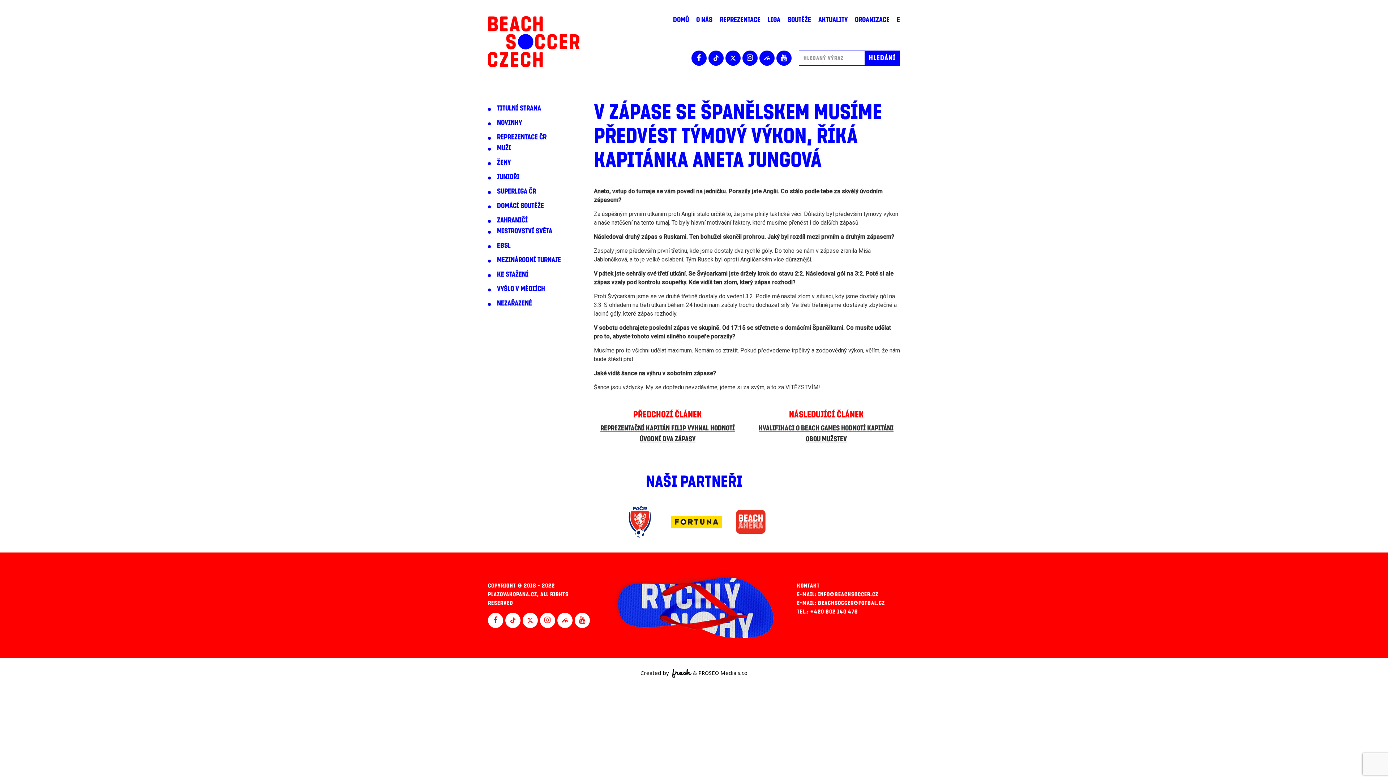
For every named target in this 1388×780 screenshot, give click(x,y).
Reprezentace (740, 19)
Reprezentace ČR (522, 137)
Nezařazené (514, 303)
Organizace (872, 19)
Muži (504, 148)
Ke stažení (512, 274)
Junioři (508, 177)
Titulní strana (519, 108)
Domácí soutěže (520, 205)
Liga (774, 19)
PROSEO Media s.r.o (722, 672)
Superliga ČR (516, 191)
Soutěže (799, 19)
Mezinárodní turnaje (529, 260)
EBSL (504, 245)
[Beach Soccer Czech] (533, 41)
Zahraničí (512, 220)
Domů (681, 19)
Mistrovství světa (524, 231)
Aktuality (833, 19)
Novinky (509, 122)
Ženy (504, 162)
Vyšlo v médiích (521, 288)
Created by (656, 672)
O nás (704, 19)
